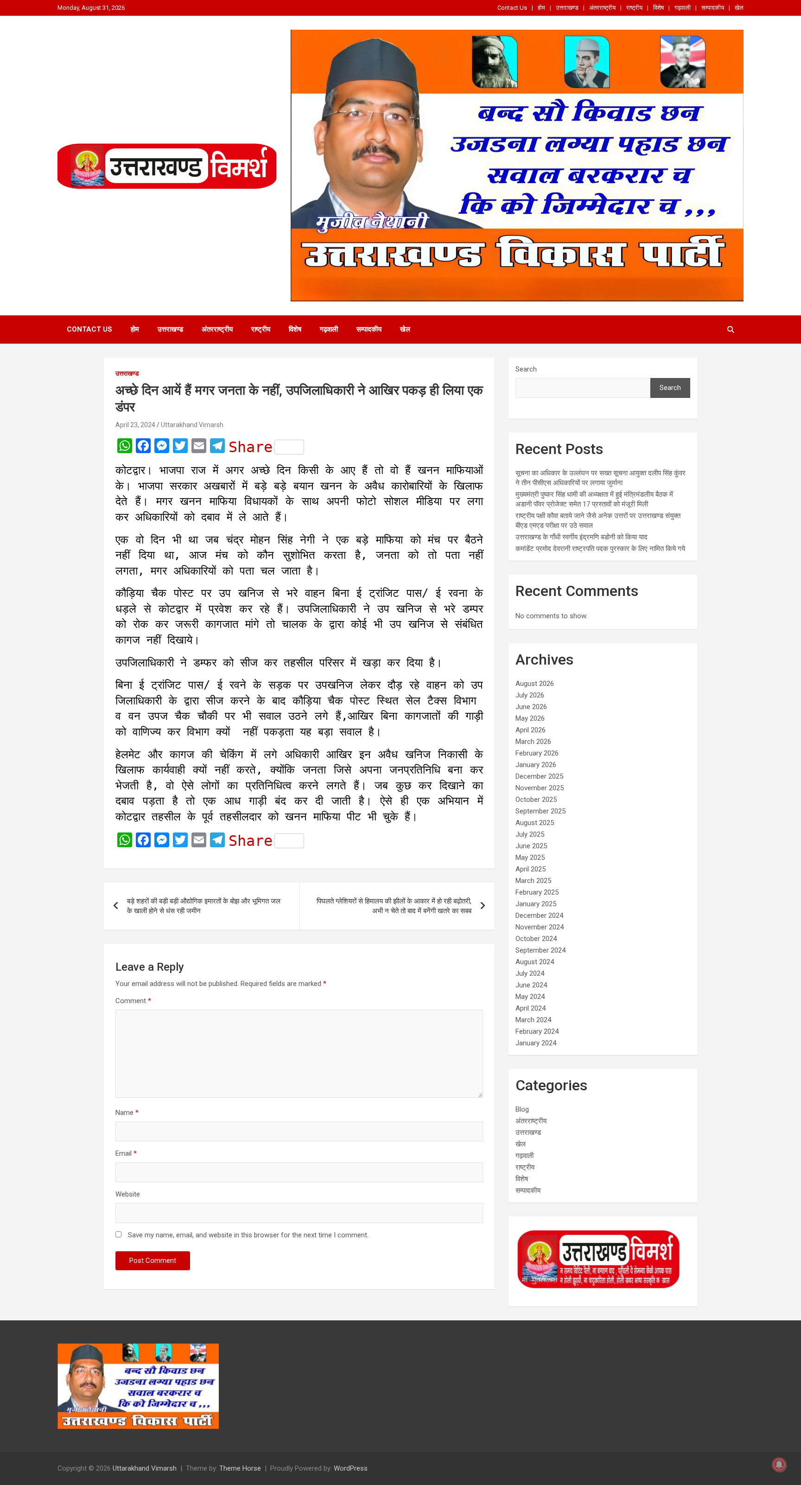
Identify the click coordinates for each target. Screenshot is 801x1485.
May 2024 (530, 996)
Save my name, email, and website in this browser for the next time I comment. (248, 1235)
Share (251, 447)
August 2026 (534, 683)
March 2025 (533, 881)
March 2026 (533, 741)
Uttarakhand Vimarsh (192, 425)
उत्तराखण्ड (567, 7)
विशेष (658, 7)
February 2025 (537, 892)
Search (526, 369)
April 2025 (530, 869)
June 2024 (531, 985)
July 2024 (529, 973)
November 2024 (539, 927)
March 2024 (533, 1020)
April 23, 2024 (135, 425)
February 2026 (537, 753)
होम (541, 7)
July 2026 (529, 695)
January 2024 (535, 1043)
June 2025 (531, 846)
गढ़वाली (682, 7)
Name (127, 1112)
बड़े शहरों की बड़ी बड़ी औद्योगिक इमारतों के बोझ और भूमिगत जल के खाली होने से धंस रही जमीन (203, 906)
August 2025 (534, 823)
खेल (739, 7)
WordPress (351, 1468)
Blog (522, 1109)
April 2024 (530, 1008)
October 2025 (536, 799)
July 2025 (529, 834)
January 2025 (535, 904)
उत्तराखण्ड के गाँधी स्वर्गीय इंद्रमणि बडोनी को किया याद (581, 537)
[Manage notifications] (779, 1464)
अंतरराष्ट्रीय (602, 7)
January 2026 (535, 765)
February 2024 (537, 1031)
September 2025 (540, 811)
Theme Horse (240, 1468)
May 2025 (530, 857)
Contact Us (512, 7)
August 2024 (534, 962)
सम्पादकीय (712, 7)
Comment (133, 1001)
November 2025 (539, 788)
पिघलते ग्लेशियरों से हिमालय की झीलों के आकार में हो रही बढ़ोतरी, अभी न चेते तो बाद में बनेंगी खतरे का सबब (394, 906)
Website (127, 1194)
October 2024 (536, 939)
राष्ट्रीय (634, 7)
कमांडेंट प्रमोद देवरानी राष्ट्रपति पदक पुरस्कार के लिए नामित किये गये (600, 548)
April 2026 (530, 730)
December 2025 (539, 776)
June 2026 (531, 707)
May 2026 (530, 718)
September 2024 (540, 950)
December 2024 (539, 915)
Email (126, 1153)
